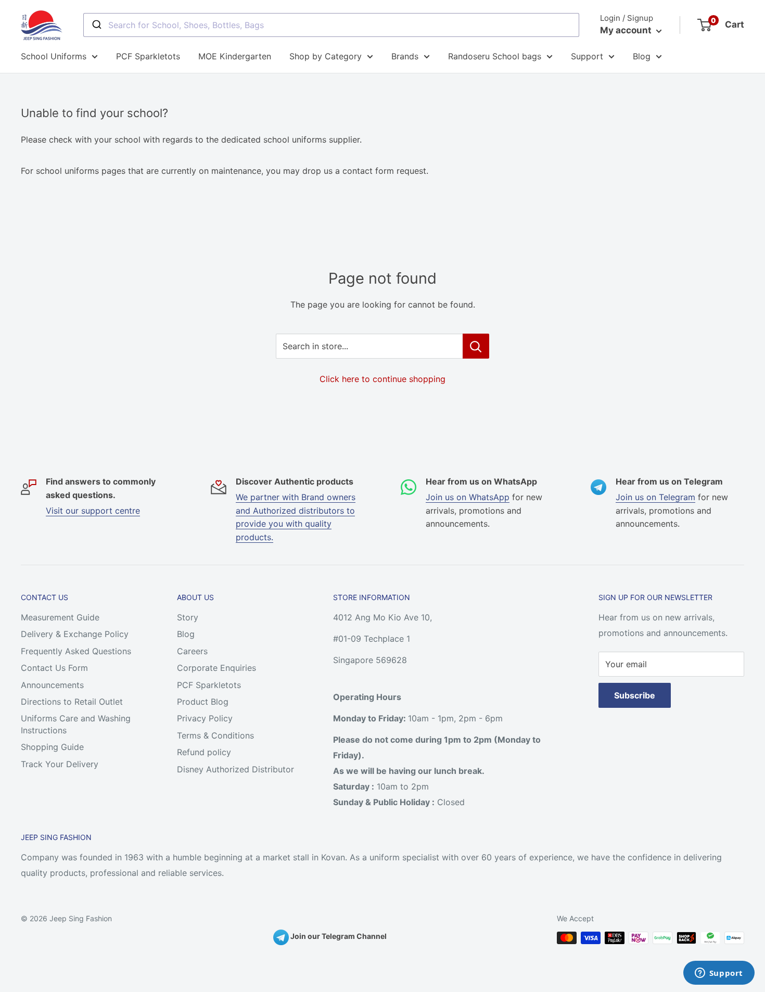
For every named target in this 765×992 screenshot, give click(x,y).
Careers (192, 651)
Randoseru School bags (494, 56)
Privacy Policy (205, 718)
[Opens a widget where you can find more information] (719, 974)
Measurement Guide (60, 617)
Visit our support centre (93, 510)
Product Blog (202, 701)
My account (627, 30)
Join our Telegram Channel (338, 936)
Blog (642, 56)
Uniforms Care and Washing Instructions (76, 724)
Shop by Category (325, 56)
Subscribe (634, 695)
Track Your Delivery (59, 764)
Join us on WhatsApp (467, 497)
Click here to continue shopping (382, 379)
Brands (404, 56)
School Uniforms (53, 56)
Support (587, 56)
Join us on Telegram (655, 497)
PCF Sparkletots (148, 56)
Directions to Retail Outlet (72, 701)
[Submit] (96, 25)
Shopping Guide (52, 747)
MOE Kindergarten (234, 56)
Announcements (52, 685)
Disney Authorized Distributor (235, 769)
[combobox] (331, 25)
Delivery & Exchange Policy (75, 634)
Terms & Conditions (215, 735)
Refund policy (204, 752)
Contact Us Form (54, 668)
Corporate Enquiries (216, 668)
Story (187, 617)
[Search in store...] (476, 346)
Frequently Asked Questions (76, 651)
